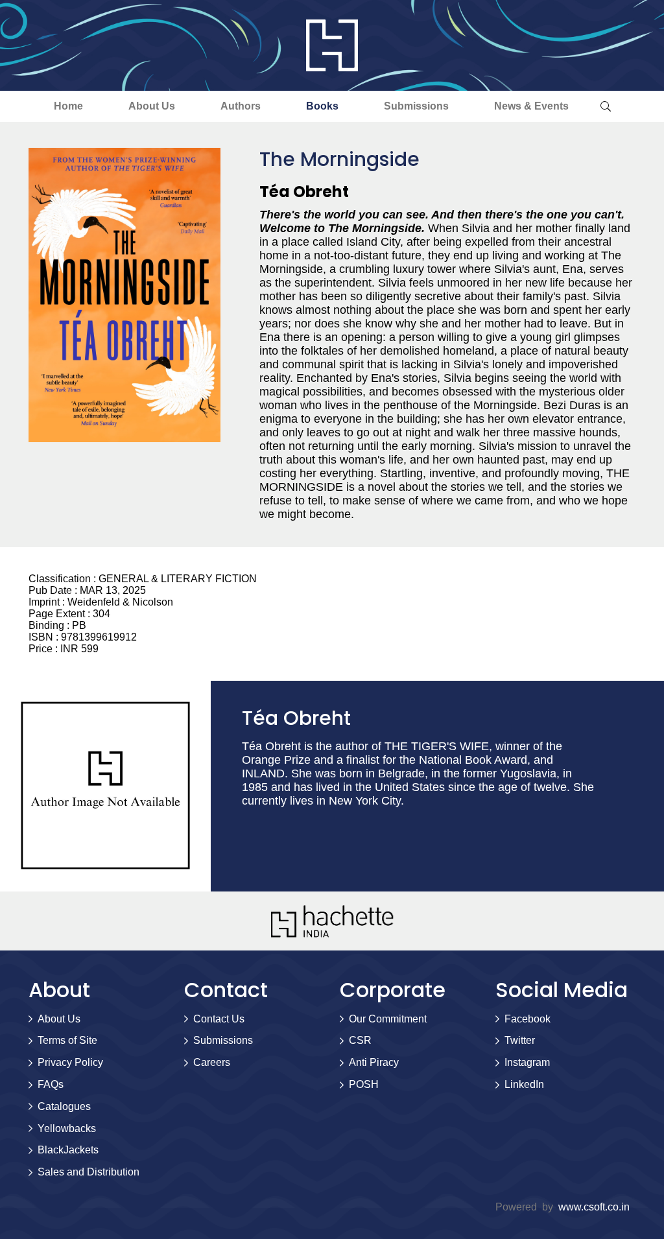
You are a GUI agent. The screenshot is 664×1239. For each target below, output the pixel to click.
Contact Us (218, 1018)
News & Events (531, 106)
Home (68, 106)
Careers (211, 1062)
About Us (151, 106)
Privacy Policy (70, 1062)
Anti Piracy (374, 1062)
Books (322, 106)
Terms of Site (67, 1040)
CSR (360, 1040)
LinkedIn (524, 1084)
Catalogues (64, 1106)
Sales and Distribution (88, 1171)
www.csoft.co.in (594, 1206)
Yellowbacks (67, 1128)
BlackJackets (68, 1149)
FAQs (51, 1084)
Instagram (527, 1062)
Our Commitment (388, 1018)
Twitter (519, 1040)
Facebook (527, 1018)
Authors (240, 106)
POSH (364, 1084)
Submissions (416, 106)
